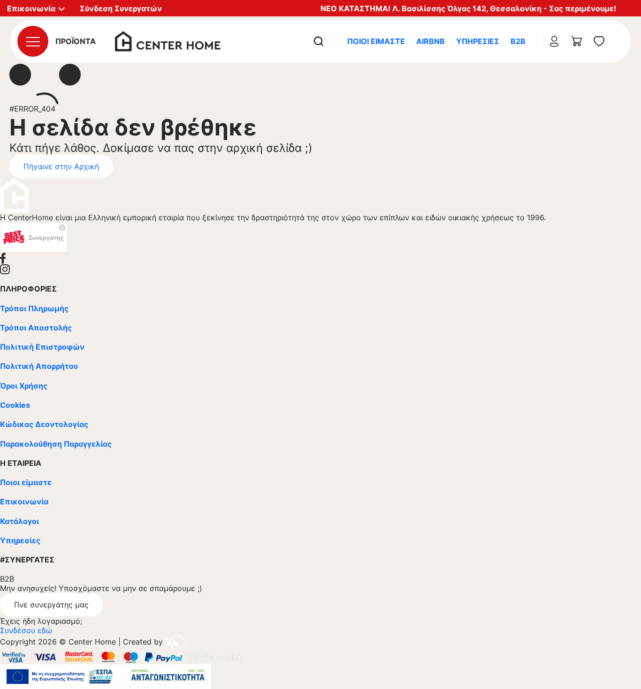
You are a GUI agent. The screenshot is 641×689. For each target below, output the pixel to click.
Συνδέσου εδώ (26, 630)
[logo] (168, 40)
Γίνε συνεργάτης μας (51, 604)
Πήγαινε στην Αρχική (61, 166)
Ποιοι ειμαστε (376, 41)
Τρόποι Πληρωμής (34, 308)
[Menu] (32, 41)
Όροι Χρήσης (23, 385)
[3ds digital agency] (174, 642)
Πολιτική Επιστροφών (42, 347)
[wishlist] (599, 41)
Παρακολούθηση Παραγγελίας (56, 444)
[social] (320, 258)
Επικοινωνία (24, 501)
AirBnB (430, 41)
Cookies (15, 405)
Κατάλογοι (19, 521)
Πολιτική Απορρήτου (39, 366)
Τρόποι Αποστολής (36, 327)
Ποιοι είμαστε (26, 482)
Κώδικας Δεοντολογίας (44, 424)
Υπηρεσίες (477, 41)
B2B (518, 41)
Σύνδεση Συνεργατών (121, 8)
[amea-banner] (105, 676)
